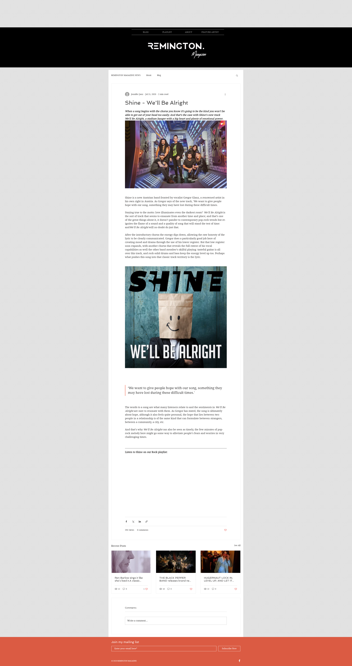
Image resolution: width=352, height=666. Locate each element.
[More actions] (225, 94)
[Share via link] (146, 521)
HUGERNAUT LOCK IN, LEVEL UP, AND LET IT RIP (218, 579)
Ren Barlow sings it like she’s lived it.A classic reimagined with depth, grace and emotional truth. (131, 579)
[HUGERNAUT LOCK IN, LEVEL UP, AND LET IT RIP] (220, 562)
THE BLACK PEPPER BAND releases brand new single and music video (175, 579)
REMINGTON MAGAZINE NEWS (126, 75)
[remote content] (176, 484)
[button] (237, 75)
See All (237, 545)
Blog (159, 75)
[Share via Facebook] (126, 521)
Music (149, 75)
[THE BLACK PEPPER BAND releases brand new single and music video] (176, 562)
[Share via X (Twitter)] (133, 521)
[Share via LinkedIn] (139, 521)
